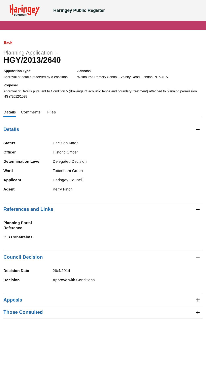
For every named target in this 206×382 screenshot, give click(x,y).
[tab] (9, 112)
